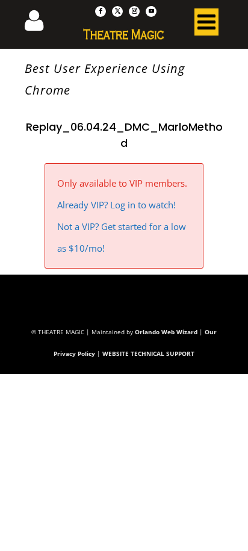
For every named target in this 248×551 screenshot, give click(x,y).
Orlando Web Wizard (166, 332)
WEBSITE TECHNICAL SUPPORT (148, 353)
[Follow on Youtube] (151, 11)
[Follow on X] (117, 11)
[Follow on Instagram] (134, 11)
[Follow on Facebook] (100, 11)
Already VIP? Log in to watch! (116, 205)
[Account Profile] (41, 24)
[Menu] (206, 24)
